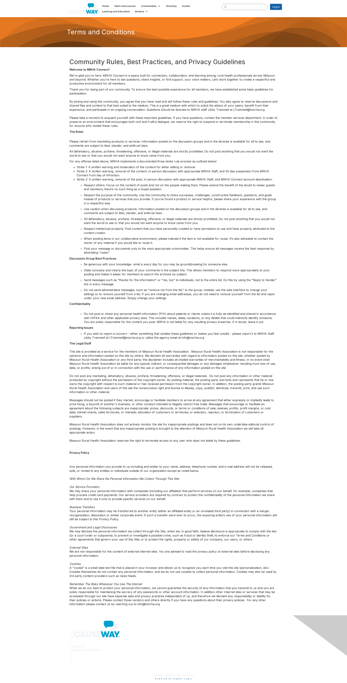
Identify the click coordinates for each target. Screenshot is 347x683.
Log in (276, 6)
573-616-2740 (82, 660)
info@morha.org (83, 655)
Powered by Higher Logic (173, 678)
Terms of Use (235, 637)
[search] (225, 7)
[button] (150, 6)
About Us (232, 634)
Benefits (180, 637)
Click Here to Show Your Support (194, 634)
